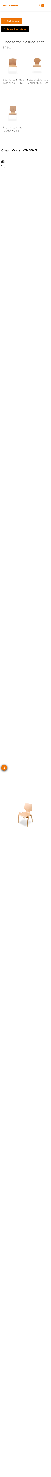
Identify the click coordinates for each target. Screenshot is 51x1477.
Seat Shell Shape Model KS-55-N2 (37, 81)
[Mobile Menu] (46, 5)
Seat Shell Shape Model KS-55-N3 (13, 81)
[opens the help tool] (4, 768)
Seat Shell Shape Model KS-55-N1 (13, 129)
